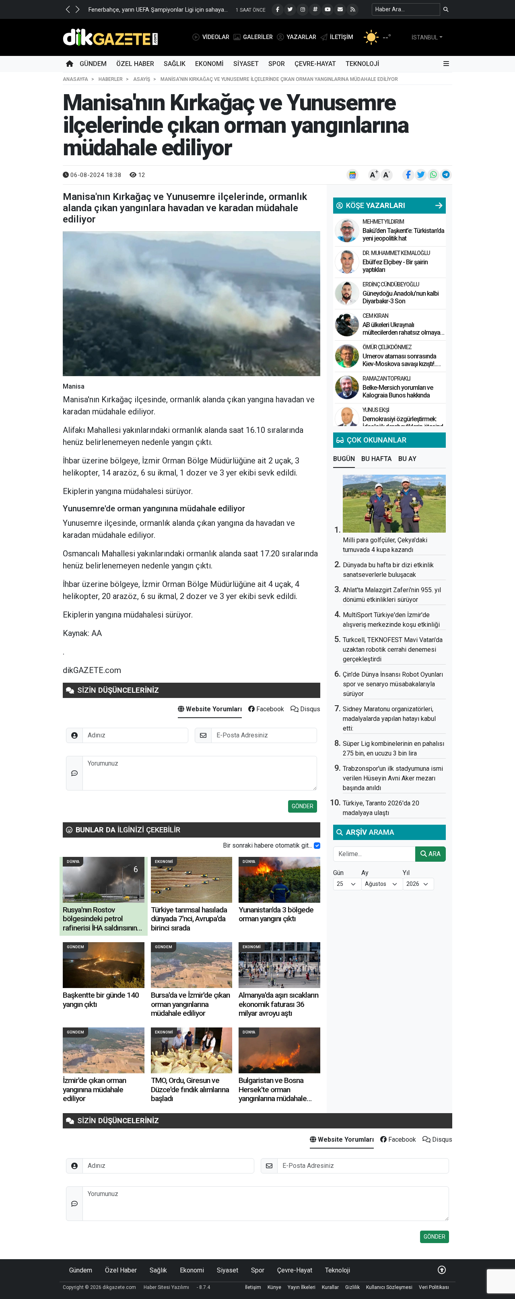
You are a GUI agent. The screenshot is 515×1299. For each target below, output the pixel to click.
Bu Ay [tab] (407, 459)
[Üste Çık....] (441, 1270)
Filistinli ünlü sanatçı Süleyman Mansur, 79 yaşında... (186, 9)
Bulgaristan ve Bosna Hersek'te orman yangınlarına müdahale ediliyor (273, 1094)
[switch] (317, 845)
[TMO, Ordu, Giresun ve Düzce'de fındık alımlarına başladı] (192, 1050)
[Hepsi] (439, 205)
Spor (276, 64)
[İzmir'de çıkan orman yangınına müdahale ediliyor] (103, 1050)
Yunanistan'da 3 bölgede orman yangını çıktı (276, 914)
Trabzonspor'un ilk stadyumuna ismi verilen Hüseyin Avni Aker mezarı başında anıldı (393, 778)
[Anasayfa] (69, 64)
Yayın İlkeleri (301, 1287)
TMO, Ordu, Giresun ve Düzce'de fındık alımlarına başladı (190, 1089)
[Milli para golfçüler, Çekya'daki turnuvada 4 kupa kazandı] (394, 504)
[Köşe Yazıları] (347, 230)
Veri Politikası (434, 1287)
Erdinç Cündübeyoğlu (391, 284)
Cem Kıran (375, 316)
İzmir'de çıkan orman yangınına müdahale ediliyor (94, 1089)
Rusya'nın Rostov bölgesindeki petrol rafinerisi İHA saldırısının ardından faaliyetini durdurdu (100, 928)
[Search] (446, 9)
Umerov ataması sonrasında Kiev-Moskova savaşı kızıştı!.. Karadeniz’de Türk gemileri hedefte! (400, 367)
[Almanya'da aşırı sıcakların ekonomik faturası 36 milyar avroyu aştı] (279, 965)
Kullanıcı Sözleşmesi (389, 1287)
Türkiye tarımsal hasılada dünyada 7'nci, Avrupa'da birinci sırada (189, 919)
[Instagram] (303, 10)
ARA (434, 854)
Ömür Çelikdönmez (387, 347)
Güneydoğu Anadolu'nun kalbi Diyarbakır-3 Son (401, 297)
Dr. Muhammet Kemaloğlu (396, 253)
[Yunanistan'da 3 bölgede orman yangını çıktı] (279, 880)
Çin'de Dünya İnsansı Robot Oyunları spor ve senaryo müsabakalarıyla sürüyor (393, 684)
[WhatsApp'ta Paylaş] (433, 175)
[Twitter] (290, 10)
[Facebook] (278, 10)
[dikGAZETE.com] (110, 37)
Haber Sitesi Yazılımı (166, 1287)
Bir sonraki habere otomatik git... (267, 845)
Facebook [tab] (269, 709)
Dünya (73, 861)
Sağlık (174, 64)
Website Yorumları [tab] (213, 709)
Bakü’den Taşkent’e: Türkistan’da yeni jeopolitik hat (403, 234)
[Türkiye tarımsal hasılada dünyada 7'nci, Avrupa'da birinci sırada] (192, 880)
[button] (67, 9)
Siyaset (246, 64)
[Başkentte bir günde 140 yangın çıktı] (103, 965)
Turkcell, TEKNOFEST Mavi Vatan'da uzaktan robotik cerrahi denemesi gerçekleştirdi (393, 649)
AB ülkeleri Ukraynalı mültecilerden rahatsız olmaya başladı (401, 332)
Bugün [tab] (344, 459)
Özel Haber (135, 64)
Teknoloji (362, 64)
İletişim (253, 1287)
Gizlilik (352, 1287)
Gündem (93, 64)
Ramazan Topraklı (386, 378)
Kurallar (330, 1287)
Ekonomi (209, 64)
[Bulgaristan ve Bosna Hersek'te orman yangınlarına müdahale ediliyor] (279, 1050)
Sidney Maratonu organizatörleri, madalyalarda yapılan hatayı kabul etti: (389, 718)
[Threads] (315, 10)
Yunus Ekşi (376, 410)
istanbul (425, 37)
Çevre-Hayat (315, 64)
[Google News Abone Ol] (352, 175)
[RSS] (352, 10)
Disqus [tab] (309, 709)
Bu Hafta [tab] (376, 459)
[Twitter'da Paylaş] (421, 175)
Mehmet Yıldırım (383, 221)
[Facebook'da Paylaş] (408, 175)
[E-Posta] (340, 10)
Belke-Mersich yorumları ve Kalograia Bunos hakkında (398, 391)
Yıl (406, 873)
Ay (365, 873)
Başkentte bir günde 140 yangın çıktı (101, 999)
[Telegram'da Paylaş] (446, 175)
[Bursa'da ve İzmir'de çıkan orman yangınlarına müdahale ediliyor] (192, 965)
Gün (338, 873)
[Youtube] (327, 10)
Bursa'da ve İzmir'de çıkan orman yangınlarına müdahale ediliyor (190, 1004)
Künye (274, 1287)
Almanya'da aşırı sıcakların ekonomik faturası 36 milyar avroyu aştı (278, 1004)
